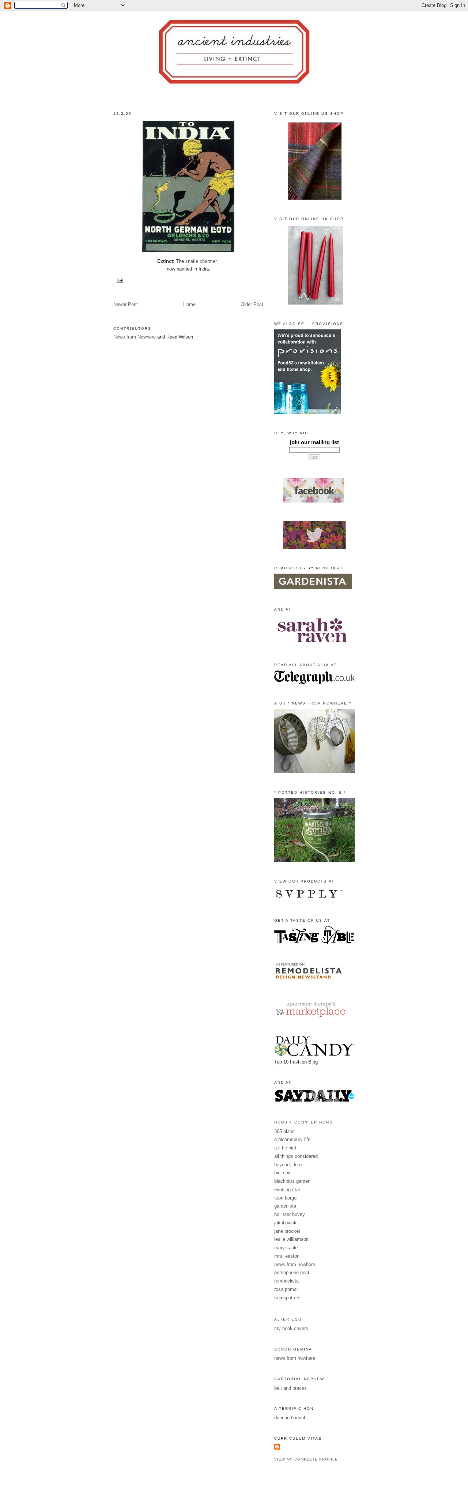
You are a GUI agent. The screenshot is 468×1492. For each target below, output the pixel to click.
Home (189, 304)
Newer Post (125, 304)
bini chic (283, 1172)
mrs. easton (286, 1256)
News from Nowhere (134, 337)
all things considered (296, 1156)
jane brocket (287, 1231)
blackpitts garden (292, 1181)
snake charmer (200, 261)
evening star (287, 1189)
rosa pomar (286, 1289)
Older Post (252, 304)
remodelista (286, 1281)
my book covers (291, 1328)
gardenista (285, 1206)
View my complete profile (306, 1459)
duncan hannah (290, 1417)
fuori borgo (285, 1198)
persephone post (291, 1272)
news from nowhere (294, 1264)
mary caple (286, 1247)
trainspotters (287, 1297)
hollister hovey (289, 1214)
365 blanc (284, 1131)
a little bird (285, 1148)
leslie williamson (291, 1239)
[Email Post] (119, 280)
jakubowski (286, 1222)
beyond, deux (288, 1164)
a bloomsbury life (292, 1139)
